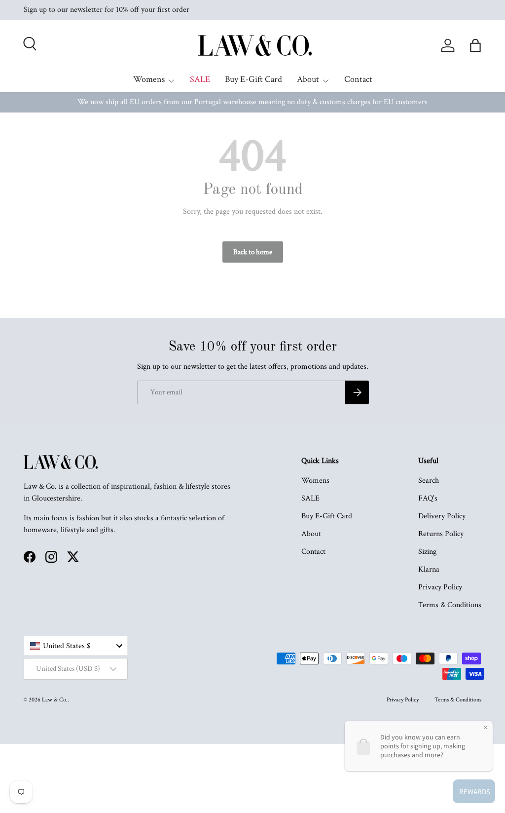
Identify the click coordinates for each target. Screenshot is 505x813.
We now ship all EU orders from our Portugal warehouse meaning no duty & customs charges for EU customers (252, 102)
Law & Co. (55, 699)
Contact (358, 79)
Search (428, 480)
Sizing (427, 551)
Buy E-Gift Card (253, 79)
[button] (475, 45)
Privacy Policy (440, 587)
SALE (200, 79)
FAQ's (427, 498)
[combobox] (76, 646)
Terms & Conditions (449, 605)
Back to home (252, 252)
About (311, 534)
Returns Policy (441, 534)
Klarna (428, 569)
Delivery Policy (442, 516)
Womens (315, 480)
